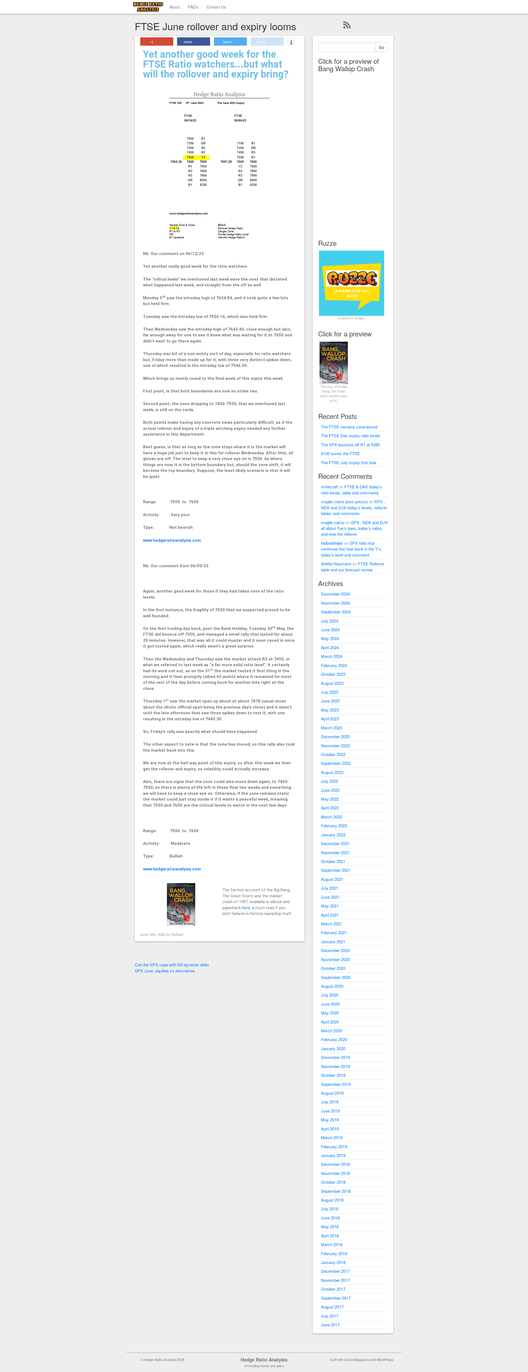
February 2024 (334, 665)
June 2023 (330, 701)
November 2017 (335, 1280)
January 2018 (333, 1262)
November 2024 (335, 603)
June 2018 (330, 1218)
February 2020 (334, 1039)
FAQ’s (193, 7)
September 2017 (336, 1298)
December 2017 (335, 1271)
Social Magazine (356, 1359)
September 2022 (336, 763)
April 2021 (330, 915)
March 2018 (331, 1244)
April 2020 (330, 1022)
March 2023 (331, 728)
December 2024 (335, 594)
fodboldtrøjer (332, 543)
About (174, 7)
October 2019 (333, 1075)
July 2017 (329, 1316)
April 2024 (330, 647)
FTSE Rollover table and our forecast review (352, 566)
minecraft (329, 486)
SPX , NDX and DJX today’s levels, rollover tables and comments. (354, 507)
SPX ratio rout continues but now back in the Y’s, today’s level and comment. (351, 549)
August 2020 (332, 986)
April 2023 (330, 718)
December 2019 (335, 1057)
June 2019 (330, 1111)
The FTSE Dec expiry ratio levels (350, 435)
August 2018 (332, 1200)
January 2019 (333, 1155)
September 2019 (336, 1084)
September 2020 (336, 977)
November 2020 (335, 959)
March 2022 (331, 817)
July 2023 (329, 692)
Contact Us (216, 7)
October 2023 (333, 674)
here (246, 907)
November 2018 (335, 1173)
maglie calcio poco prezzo (344, 501)
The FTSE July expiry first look (348, 462)
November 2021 (335, 852)
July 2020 (329, 995)
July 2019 (329, 1102)
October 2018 (333, 1182)
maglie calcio (332, 522)
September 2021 (336, 870)
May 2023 (330, 710)
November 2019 (335, 1066)
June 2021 (330, 897)
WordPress (385, 1359)
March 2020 (331, 1030)
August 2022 (332, 772)
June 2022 (330, 790)
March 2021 (331, 923)
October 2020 (333, 968)
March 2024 (331, 656)
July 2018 (329, 1208)
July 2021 (329, 888)
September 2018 (336, 1191)
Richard (177, 934)
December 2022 (335, 736)
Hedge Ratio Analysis (264, 1359)
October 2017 (333, 1289)
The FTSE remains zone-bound (349, 427)
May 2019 (330, 1119)
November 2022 (335, 745)
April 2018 (330, 1235)
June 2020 (330, 1004)
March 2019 (331, 1137)
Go (381, 47)
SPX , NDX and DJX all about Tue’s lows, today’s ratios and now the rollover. (354, 528)
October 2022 (333, 754)
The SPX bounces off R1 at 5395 (350, 444)
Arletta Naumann (336, 563)
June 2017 (330, 1324)
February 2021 (334, 932)
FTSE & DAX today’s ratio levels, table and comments (351, 489)
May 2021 (330, 906)
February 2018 (334, 1253)
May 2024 (330, 638)
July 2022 (329, 781)
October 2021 (333, 861)
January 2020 (333, 1048)
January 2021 (333, 941)
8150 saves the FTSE (340, 453)
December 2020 (335, 950)
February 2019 (334, 1146)
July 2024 (329, 621)
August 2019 (332, 1093)
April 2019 (330, 1129)
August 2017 (332, 1307)
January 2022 (333, 834)
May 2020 (330, 1013)
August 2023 (332, 683)
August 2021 (332, 879)
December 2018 (335, 1164)
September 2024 (336, 612)
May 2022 (330, 799)
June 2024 (330, 629)
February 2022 (334, 825)
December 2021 (335, 843)
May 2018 (330, 1226)
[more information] (291, 42)
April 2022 (330, 808)
